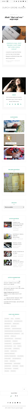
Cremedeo (7, 328)
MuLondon (20, 356)
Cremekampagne (16, 328)
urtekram (15, 366)
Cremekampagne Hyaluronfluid (13, 331)
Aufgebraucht (18, 321)
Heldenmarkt (17, 343)
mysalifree (8, 358)
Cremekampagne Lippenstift (12, 333)
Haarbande (8, 341)
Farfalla (13, 336)
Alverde (17, 318)
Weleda (7, 371)
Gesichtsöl (18, 338)
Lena (5, 297)
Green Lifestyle (10, 143)
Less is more (8, 348)
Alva (12, 318)
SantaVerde (17, 363)
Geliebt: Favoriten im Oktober (18, 252)
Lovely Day (13, 351)
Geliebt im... (15, 254)
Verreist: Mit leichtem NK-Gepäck (18, 261)
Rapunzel (12, 361)
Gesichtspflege (9, 338)
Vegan (21, 366)
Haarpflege (10, 186)
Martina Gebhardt (10, 353)
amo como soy (8, 321)
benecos (7, 326)
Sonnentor (8, 366)
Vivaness (15, 368)
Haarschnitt (8, 343)
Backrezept (8, 323)
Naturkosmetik (17, 60)
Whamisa (13, 371)
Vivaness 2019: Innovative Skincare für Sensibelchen (18, 224)
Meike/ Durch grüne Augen (11, 281)
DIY (6, 186)
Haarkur (15, 341)
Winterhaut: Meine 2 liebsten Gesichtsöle (18, 236)
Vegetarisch (8, 368)
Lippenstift (16, 348)
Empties (7, 336)
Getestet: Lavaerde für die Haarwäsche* (14, 189)
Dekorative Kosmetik (10, 60)
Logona (7, 351)
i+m (15, 346)
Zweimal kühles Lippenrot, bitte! (17, 243)
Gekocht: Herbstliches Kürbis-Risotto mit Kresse (13, 294)
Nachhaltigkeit (20, 265)
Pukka (6, 361)
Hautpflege (15, 227)
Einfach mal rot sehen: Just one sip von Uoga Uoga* (14, 46)
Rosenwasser (8, 363)
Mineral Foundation (10, 356)
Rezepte (8, 157)
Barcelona (16, 323)
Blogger (13, 326)
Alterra (7, 318)
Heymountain (8, 346)
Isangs (19, 346)
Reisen (20, 266)
